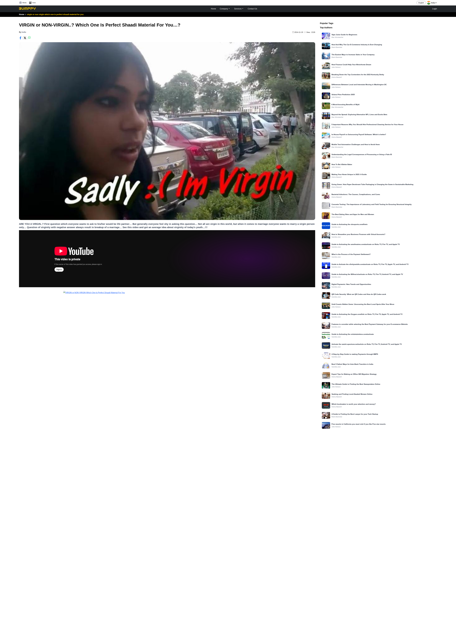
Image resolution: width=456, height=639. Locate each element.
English (421, 3)
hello (24, 32)
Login (434, 9)
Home (21, 14)
